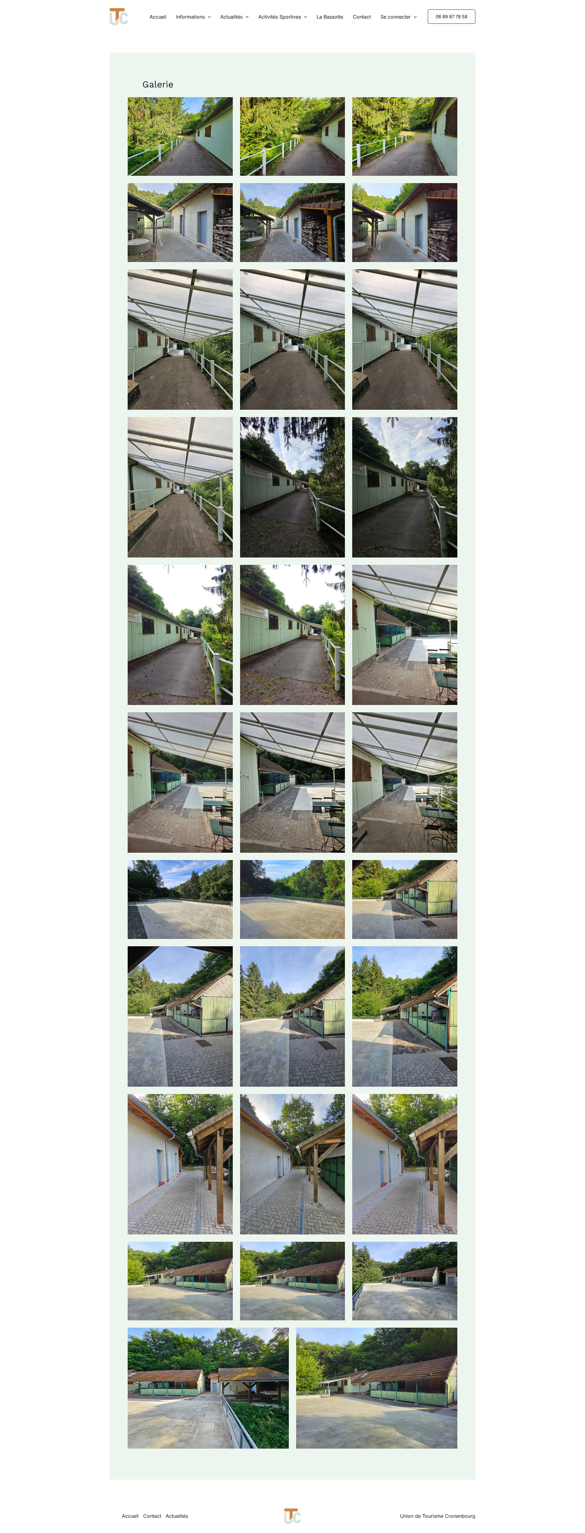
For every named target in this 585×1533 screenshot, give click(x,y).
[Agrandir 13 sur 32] (225, 573)
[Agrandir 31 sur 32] (281, 1336)
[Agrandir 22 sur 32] (225, 954)
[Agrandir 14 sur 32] (337, 573)
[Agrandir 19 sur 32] (225, 868)
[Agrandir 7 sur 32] (225, 277)
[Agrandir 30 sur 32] (449, 1250)
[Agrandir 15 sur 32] (449, 573)
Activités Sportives (279, 17)
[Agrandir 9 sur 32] (449, 277)
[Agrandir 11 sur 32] (337, 425)
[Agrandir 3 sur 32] (449, 105)
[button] (208, 16)
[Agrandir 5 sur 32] (337, 191)
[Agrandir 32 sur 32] (449, 1336)
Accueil (158, 17)
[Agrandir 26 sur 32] (337, 1102)
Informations (190, 17)
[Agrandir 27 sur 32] (449, 1102)
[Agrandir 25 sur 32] (225, 1102)
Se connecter (396, 17)
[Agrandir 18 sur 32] (449, 720)
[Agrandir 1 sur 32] (225, 105)
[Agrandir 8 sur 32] (337, 277)
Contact (362, 17)
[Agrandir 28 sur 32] (225, 1250)
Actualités (231, 17)
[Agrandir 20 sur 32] (337, 868)
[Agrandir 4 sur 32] (225, 191)
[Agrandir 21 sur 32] (449, 868)
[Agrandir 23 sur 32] (337, 954)
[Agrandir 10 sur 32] (225, 425)
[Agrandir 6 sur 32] (449, 191)
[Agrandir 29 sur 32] (337, 1250)
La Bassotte (330, 17)
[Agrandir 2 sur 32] (337, 105)
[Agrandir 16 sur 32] (225, 720)
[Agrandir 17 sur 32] (337, 720)
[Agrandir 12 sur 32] (449, 425)
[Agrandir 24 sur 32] (449, 954)
